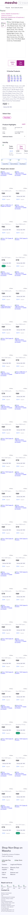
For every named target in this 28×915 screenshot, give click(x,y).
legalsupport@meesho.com (7, 909)
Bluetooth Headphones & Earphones (12, 17)
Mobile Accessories (12, 13)
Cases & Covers (6, 15)
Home (3, 13)
